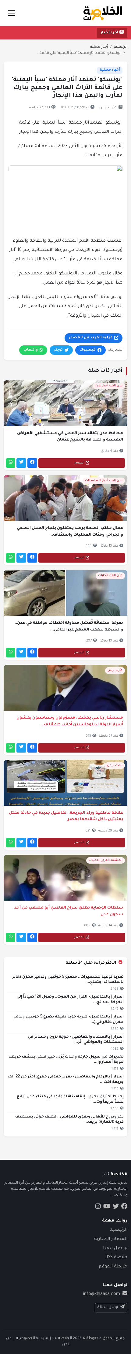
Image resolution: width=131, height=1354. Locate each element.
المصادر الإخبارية (110, 1239)
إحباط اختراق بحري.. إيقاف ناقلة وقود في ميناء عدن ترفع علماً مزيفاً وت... (70, 1099)
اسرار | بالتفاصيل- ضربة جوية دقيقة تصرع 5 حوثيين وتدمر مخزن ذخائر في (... (69, 1020)
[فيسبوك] (32, 463)
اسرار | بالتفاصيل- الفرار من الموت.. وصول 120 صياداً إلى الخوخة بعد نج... (70, 1000)
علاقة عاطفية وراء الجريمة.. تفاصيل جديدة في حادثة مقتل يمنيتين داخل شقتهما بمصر (66, 816)
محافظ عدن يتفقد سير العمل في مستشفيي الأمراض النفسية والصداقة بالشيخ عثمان (70, 436)
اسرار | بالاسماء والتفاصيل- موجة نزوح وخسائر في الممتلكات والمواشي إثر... (76, 1040)
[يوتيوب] (106, 1207)
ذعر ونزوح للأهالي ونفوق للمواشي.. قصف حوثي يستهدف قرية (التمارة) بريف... (69, 1120)
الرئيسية (120, 47)
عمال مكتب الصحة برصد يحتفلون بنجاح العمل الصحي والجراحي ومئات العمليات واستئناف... (70, 531)
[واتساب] (10, 463)
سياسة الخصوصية (32, 1338)
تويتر (58, 350)
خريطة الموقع (113, 1266)
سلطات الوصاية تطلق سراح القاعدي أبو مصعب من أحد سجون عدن (68, 911)
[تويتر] (21, 463)
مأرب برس (107, 108)
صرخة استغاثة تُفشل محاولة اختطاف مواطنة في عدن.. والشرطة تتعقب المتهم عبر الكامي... (69, 626)
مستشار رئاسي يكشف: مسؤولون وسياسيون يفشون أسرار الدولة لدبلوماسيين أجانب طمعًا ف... (69, 721)
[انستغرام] (98, 1207)
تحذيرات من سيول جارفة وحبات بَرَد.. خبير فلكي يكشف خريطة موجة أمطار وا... (66, 1060)
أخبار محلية (99, 47)
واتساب (30, 350)
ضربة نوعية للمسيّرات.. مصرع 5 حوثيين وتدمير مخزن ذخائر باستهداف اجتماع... (68, 980)
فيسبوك (88, 350)
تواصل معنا (115, 1248)
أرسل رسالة (107, 1307)
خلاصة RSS (116, 1257)
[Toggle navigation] (11, 13)
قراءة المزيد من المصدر (90, 338)
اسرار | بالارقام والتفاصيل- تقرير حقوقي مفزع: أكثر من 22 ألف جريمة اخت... (66, 1079)
